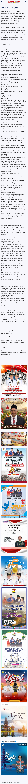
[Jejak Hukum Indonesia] (14, 2)
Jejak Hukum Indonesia (8, 782)
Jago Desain (25, 782)
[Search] (26, 2)
